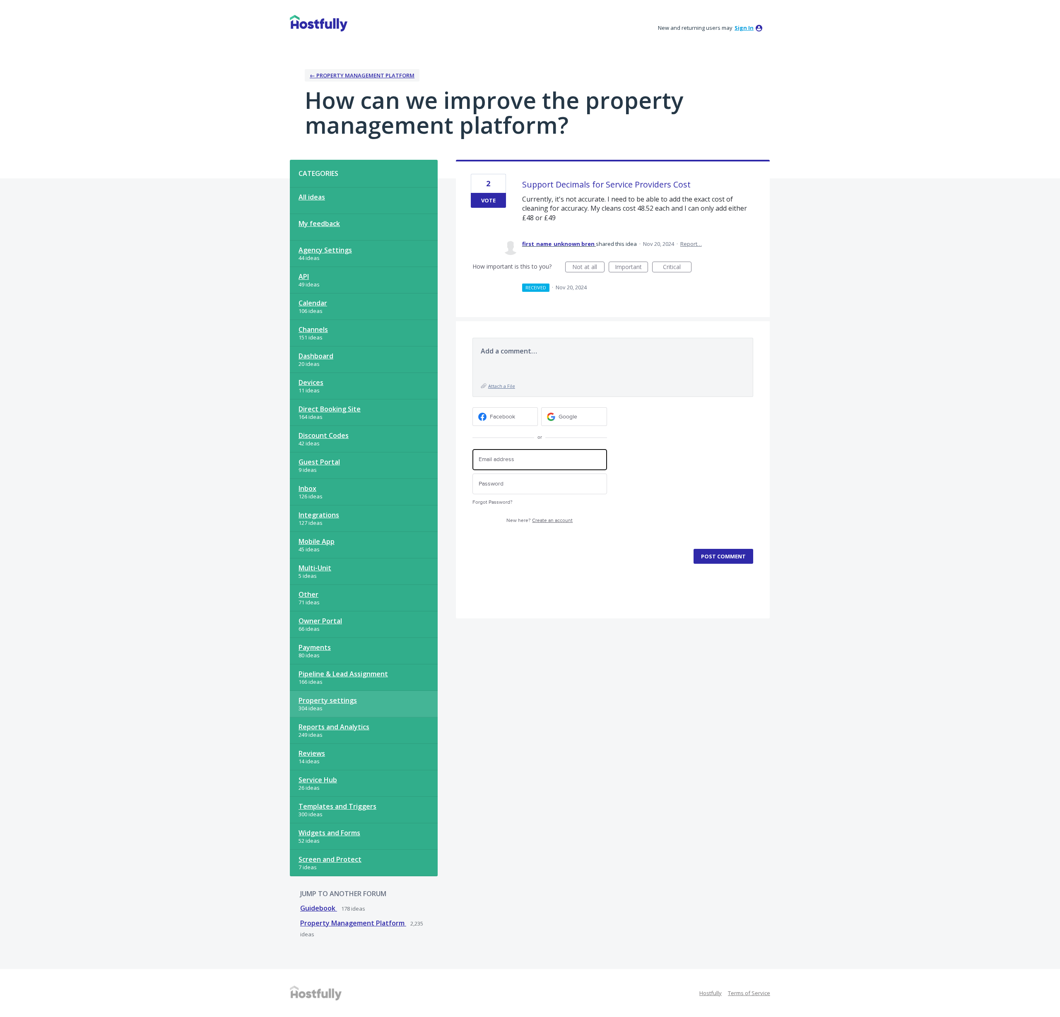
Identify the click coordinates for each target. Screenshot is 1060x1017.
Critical (677, 267)
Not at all (588, 267)
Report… (691, 244)
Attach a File (501, 386)
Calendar (313, 303)
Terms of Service (749, 993)
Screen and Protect (330, 859)
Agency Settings (325, 250)
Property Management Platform (353, 923)
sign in (744, 27)
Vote (488, 200)
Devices (311, 382)
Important (631, 267)
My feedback (319, 223)
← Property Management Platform (362, 75)
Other (308, 594)
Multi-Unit (315, 567)
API (304, 276)
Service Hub (318, 779)
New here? (539, 520)
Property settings (328, 700)
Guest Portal (319, 461)
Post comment (723, 556)
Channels (313, 329)
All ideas (312, 197)
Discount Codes (324, 435)
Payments (315, 647)
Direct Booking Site (330, 409)
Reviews (312, 753)
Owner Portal (320, 620)
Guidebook (318, 908)
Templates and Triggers (337, 806)
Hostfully (710, 993)
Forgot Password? (492, 502)
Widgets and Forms (329, 832)
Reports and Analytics (334, 726)
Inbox (307, 488)
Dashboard (316, 356)
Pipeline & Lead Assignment (343, 673)
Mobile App (317, 541)
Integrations (319, 514)
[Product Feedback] (318, 23)
